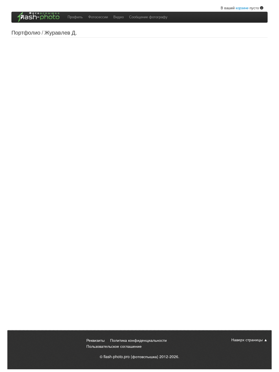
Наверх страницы (247, 339)
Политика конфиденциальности (138, 340)
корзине (242, 7)
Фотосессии (98, 16)
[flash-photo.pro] (38, 17)
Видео (118, 16)
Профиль (75, 16)
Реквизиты (95, 340)
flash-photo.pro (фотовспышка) (131, 356)
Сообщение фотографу (148, 16)
